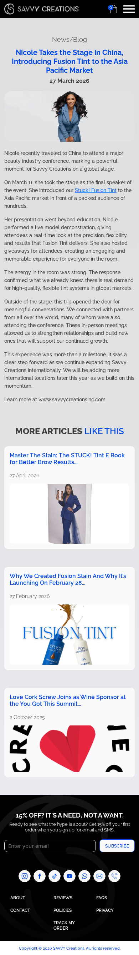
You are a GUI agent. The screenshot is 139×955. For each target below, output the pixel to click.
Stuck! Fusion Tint (96, 189)
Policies (62, 910)
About (17, 897)
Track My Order (64, 925)
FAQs (101, 897)
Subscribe (117, 846)
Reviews (62, 897)
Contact (20, 910)
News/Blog (69, 38)
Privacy (105, 910)
